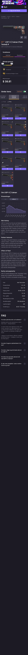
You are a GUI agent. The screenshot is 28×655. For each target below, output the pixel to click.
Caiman (17, 16)
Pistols (8, 16)
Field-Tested (4, 18)
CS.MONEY (3, 16)
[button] (14, 70)
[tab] (5, 199)
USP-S (13, 16)
